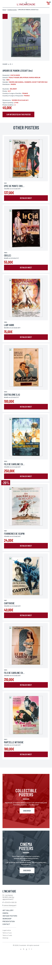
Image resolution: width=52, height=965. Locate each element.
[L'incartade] (26, 5)
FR (50, 2)
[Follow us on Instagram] (26, 949)
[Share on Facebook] (8, 64)
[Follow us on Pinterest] (31, 949)
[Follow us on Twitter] (23, 949)
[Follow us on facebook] (20, 949)
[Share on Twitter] (10, 64)
